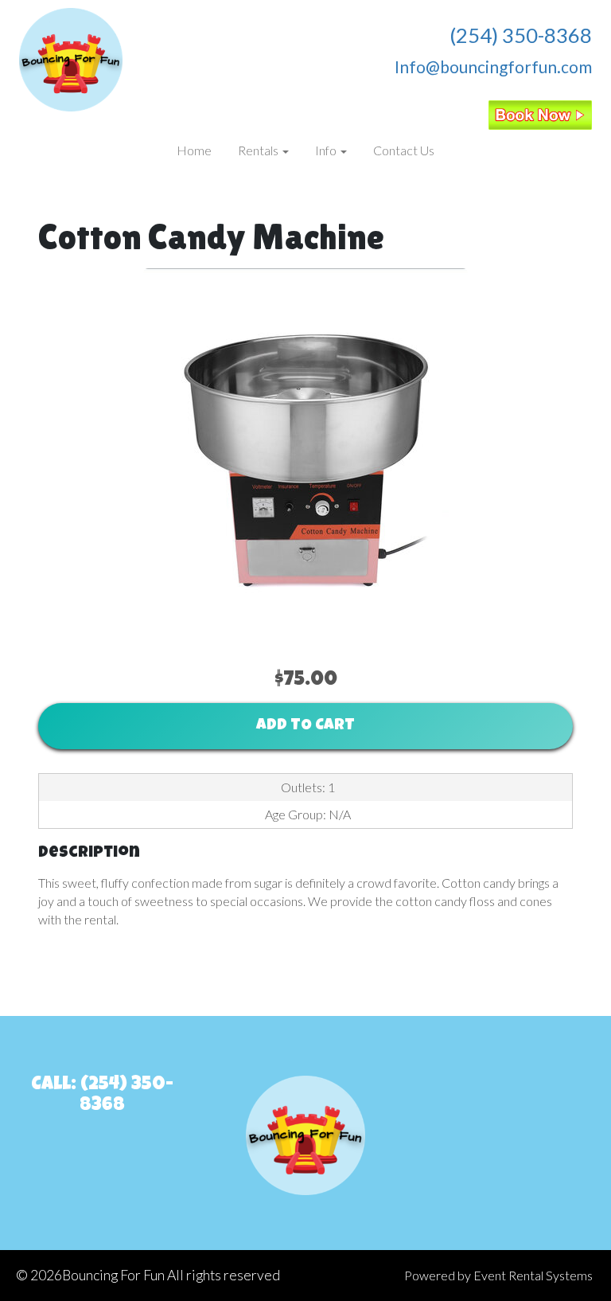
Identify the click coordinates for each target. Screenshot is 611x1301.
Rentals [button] (259, 150)
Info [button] (327, 150)
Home (194, 150)
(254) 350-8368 (520, 35)
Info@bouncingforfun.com (493, 66)
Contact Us (403, 150)
